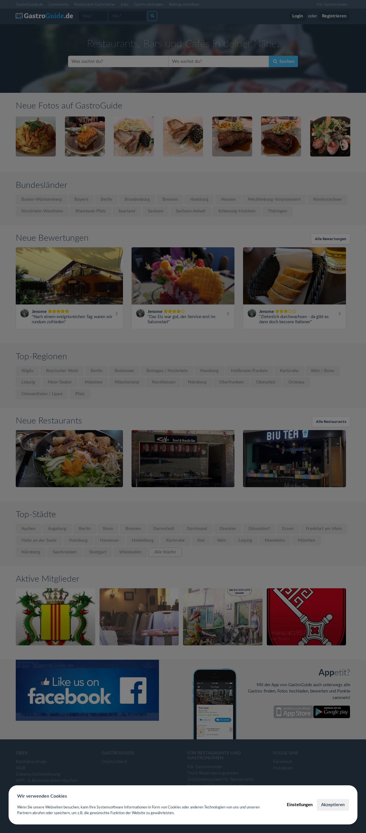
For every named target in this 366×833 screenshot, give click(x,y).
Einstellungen (300, 805)
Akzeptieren (333, 805)
